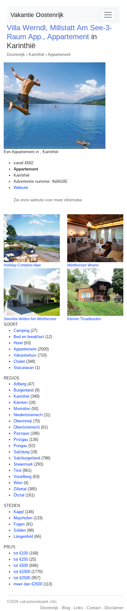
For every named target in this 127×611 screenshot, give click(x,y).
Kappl (19, 511)
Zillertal (20, 489)
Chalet (19, 361)
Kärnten (20, 402)
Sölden (20, 530)
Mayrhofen (23, 518)
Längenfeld (23, 536)
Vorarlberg (22, 476)
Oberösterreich (27, 427)
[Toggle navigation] (108, 15)
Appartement (59, 54)
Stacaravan (24, 367)
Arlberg (20, 384)
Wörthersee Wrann (83, 265)
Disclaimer (113, 607)
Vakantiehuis (25, 355)
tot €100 (21, 553)
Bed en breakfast (29, 336)
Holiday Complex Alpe (22, 265)
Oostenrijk (16, 54)
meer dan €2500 (28, 584)
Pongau (20, 445)
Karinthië (36, 54)
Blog (66, 607)
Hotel (18, 343)
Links (78, 607)
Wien (18, 482)
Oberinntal (23, 421)
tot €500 (21, 565)
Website (21, 187)
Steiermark (23, 464)
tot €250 (21, 559)
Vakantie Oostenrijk (36, 14)
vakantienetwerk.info (38, 601)
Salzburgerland (27, 458)
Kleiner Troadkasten (84, 319)
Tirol (17, 470)
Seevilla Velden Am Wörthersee (30, 319)
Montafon (22, 408)
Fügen (19, 524)
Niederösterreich (28, 414)
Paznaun (21, 433)
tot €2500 (22, 577)
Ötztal (19, 495)
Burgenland (24, 390)
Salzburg (21, 452)
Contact (94, 607)
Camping (21, 330)
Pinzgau (21, 439)
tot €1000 (22, 571)
